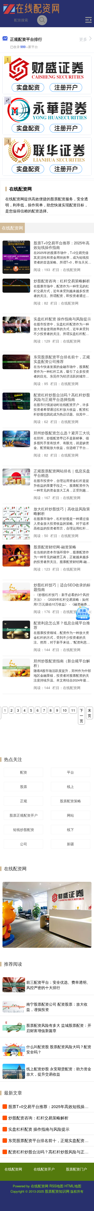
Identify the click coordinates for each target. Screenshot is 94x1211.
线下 (70, 829)
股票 (23, 786)
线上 (70, 786)
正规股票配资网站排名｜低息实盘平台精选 (62, 473)
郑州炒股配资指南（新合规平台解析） (62, 663)
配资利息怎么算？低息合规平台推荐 (62, 625)
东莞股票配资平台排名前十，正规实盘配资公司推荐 (62, 359)
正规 (23, 800)
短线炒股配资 (23, 829)
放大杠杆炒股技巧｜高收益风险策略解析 (62, 511)
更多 (83, 39)
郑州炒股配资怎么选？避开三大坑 (62, 432)
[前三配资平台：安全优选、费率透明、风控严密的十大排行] (14, 984)
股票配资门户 (76, 1168)
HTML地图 (72, 1185)
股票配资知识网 (57, 1191)
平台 (70, 772)
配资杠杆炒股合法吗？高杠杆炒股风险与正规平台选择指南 (62, 397)
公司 (23, 843)
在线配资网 (13, 1168)
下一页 (81, 715)
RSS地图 (56, 1185)
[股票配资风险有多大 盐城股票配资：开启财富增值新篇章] (14, 1028)
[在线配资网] (31, 8)
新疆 (70, 843)
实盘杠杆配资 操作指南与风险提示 (62, 318)
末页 (89, 713)
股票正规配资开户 (24, 815)
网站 (70, 815)
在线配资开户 (44, 1168)
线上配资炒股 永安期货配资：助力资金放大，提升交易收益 (58, 1071)
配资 (23, 772)
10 (65, 710)
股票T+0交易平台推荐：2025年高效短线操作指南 (61, 245)
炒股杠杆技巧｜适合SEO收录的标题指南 (62, 587)
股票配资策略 (70, 800)
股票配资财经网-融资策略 (55, 546)
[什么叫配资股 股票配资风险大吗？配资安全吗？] (14, 1049)
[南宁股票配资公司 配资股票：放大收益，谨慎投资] (14, 1006)
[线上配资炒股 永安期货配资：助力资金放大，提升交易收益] (14, 1071)
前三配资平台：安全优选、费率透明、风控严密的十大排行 (58, 984)
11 (73, 710)
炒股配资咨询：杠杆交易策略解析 (62, 280)
